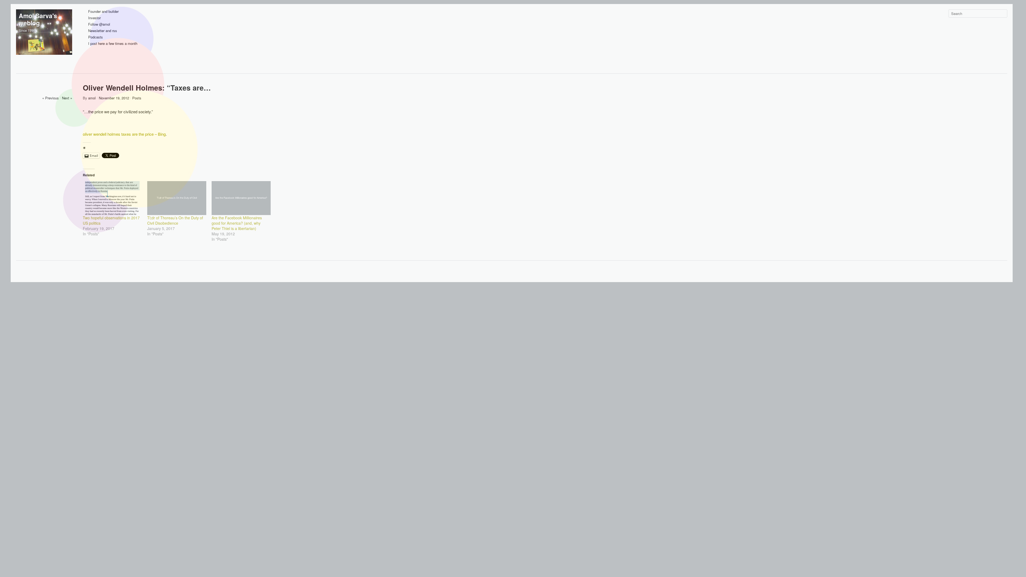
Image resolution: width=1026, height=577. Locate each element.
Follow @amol (99, 24)
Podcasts (95, 37)
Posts (136, 97)
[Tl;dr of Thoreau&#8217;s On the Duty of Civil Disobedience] (176, 198)
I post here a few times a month (112, 43)
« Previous (50, 97)
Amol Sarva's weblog (38, 19)
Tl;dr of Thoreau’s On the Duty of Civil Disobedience (175, 220)
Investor (94, 18)
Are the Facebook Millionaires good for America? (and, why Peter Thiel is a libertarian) (237, 223)
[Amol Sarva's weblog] (44, 37)
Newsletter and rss (102, 31)
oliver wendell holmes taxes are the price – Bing (124, 134)
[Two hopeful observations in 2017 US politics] (112, 198)
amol (92, 97)
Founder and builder (103, 11)
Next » (67, 97)
